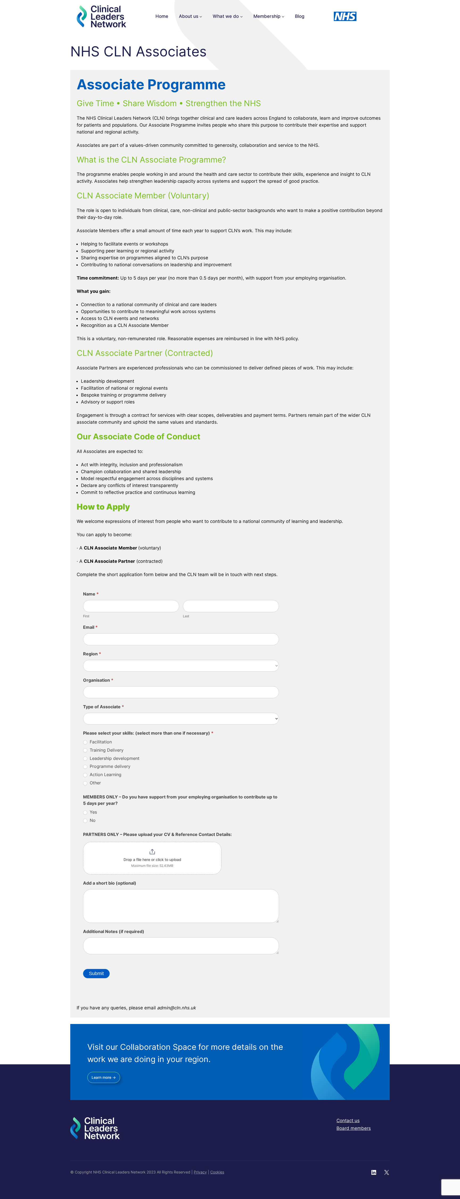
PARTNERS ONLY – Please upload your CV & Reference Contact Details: (157, 834)
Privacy (200, 1172)
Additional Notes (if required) (113, 931)
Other (94, 782)
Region (92, 653)
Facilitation (100, 741)
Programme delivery (109, 766)
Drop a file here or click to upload (152, 859)
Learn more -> (104, 1077)
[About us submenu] (200, 16)
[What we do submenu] (241, 16)
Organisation (98, 680)
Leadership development (113, 758)
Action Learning (104, 774)
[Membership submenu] (283, 16)
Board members (353, 1128)
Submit (96, 973)
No (92, 820)
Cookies (217, 1172)
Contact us (348, 1120)
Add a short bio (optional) (109, 883)
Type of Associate (103, 706)
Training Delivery (106, 750)
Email (90, 627)
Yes (92, 812)
